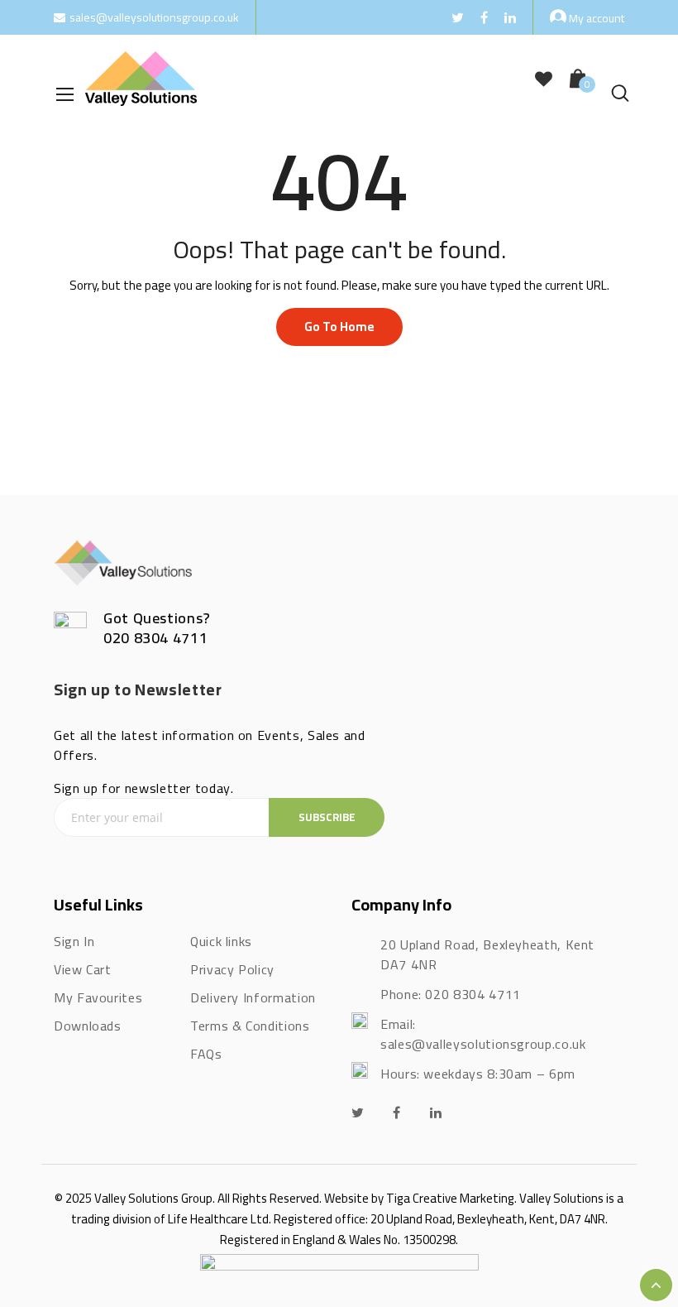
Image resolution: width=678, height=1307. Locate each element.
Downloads (88, 1026)
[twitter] (358, 1112)
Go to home (339, 327)
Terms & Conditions (250, 1026)
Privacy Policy (232, 969)
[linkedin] (436, 1112)
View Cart (83, 969)
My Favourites (98, 997)
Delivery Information (253, 997)
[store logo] (141, 78)
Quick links (221, 941)
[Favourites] (543, 79)
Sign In (74, 941)
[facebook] (397, 1112)
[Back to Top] (656, 1285)
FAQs (206, 1054)
